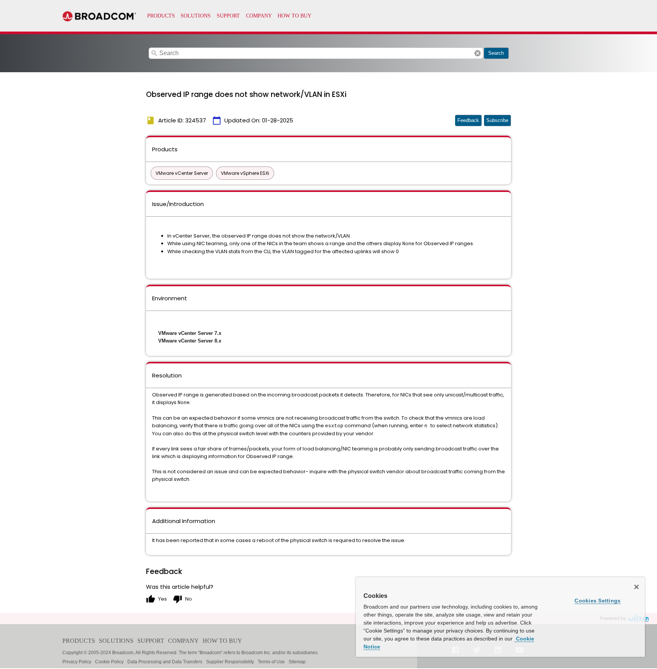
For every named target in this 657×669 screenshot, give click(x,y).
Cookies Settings (597, 601)
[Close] (636, 587)
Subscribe (497, 120)
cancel (477, 53)
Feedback (468, 120)
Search (496, 53)
